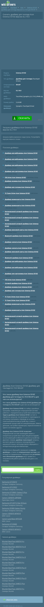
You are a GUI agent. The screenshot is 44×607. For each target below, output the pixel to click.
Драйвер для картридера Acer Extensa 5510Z (21, 171)
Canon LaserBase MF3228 (12, 519)
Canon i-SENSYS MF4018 (11, 513)
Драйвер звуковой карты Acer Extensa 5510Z (21, 230)
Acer (22, 8)
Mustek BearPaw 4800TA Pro (13, 552)
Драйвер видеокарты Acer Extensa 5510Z (20, 199)
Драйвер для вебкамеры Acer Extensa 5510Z (21, 153)
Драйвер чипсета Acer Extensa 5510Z (18, 242)
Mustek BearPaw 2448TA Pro (13, 562)
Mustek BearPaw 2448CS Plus (13, 584)
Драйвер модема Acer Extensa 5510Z (18, 181)
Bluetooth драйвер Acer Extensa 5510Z (19, 236)
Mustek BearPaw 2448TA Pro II (14, 557)
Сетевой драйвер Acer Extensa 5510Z (18, 283)
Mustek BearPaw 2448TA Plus (13, 573)
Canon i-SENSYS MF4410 (11, 529)
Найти (37, 470)
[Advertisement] (22, 43)
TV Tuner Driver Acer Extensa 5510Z (17, 193)
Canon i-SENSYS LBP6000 (11, 498)
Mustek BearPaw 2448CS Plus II (14, 578)
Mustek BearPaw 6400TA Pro (13, 541)
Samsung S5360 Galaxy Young (13, 508)
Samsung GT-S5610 (9, 482)
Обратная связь (11, 600)
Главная (4, 8)
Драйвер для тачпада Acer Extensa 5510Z (20, 187)
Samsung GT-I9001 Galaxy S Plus (14, 492)
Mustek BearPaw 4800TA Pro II (14, 547)
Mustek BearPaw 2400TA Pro (13, 589)
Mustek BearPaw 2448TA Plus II (14, 568)
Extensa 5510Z (32, 8)
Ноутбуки (13, 8)
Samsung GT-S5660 (9, 524)
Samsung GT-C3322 (9, 487)
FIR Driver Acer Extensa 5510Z (15, 177)
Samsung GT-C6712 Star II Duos (14, 503)
